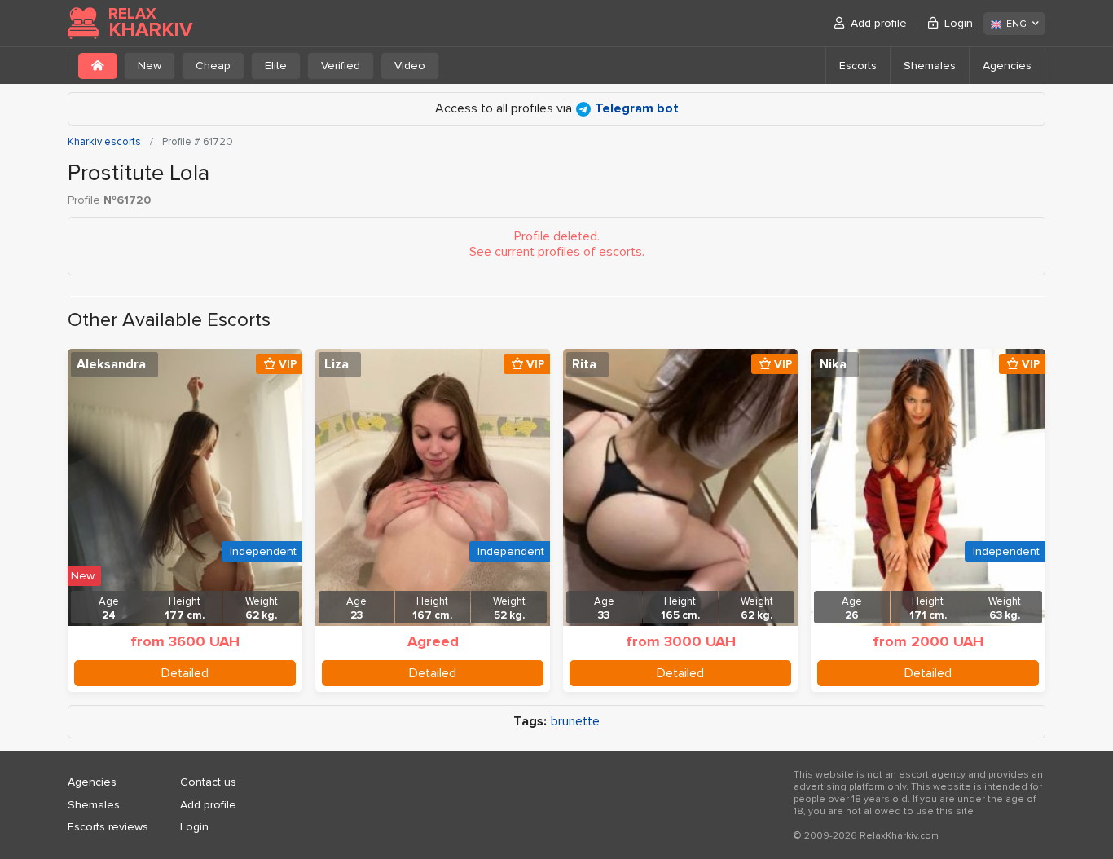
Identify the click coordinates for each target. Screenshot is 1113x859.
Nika (833, 364)
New (149, 66)
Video (409, 66)
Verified (340, 66)
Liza (336, 364)
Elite (276, 66)
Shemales (930, 66)
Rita (584, 364)
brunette (575, 721)
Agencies (1007, 66)
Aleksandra (111, 364)
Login (958, 23)
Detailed (185, 673)
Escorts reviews (108, 827)
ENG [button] (1016, 24)
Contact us (208, 782)
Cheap (213, 66)
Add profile (879, 23)
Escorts (858, 66)
